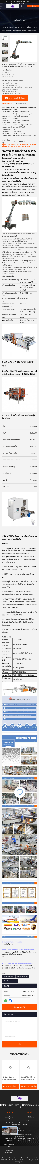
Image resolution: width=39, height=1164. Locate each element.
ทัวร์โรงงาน (30, 1121)
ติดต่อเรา (9, 6)
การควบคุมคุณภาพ (29, 1126)
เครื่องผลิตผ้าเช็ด (8, 976)
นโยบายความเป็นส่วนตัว (30, 1140)
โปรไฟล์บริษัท (30, 1117)
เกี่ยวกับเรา (1, 6)
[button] (6, 61)
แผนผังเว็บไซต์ (29, 1135)
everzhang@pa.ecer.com (21, 1)
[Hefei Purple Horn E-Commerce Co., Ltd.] (12, 6)
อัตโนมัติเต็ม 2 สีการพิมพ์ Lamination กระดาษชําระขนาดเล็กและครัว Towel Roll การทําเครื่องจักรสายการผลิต (28, 1078)
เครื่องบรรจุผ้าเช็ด (22, 976)
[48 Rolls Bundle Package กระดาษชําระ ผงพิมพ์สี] (10, 1067)
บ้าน (3, 27)
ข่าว (30, 1131)
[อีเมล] (10, 1001)
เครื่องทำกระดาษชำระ (10, 981)
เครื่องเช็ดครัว (19, 27)
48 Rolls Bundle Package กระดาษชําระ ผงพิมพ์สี (9, 1078)
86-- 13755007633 (18, 3)
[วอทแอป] (6, 1001)
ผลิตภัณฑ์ (10, 27)
